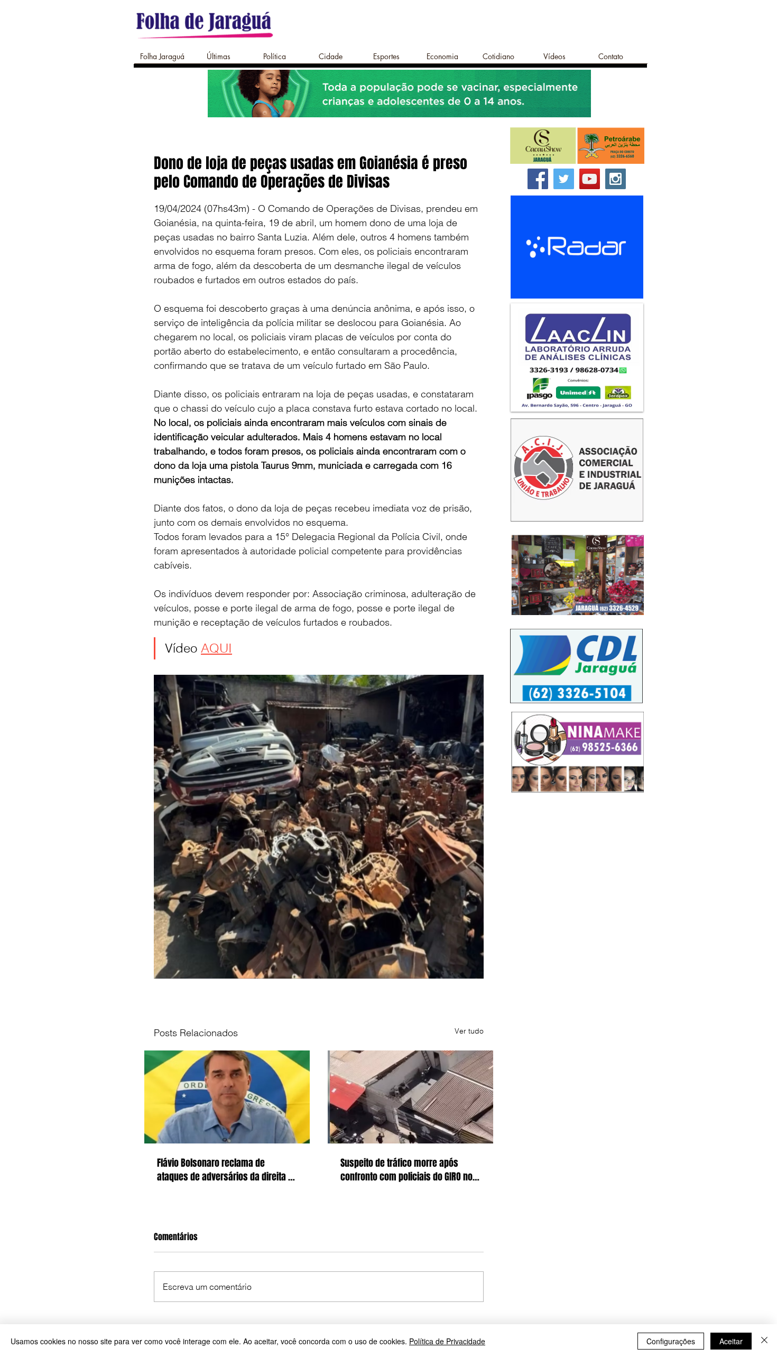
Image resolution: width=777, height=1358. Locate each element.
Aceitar (731, 1341)
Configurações (670, 1341)
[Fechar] (764, 1341)
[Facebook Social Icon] (538, 179)
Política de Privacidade (447, 1341)
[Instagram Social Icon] (615, 179)
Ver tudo (469, 1031)
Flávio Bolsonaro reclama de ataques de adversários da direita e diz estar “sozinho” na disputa (225, 1170)
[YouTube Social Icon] (589, 179)
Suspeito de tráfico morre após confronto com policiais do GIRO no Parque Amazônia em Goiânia (406, 1170)
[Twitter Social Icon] (563, 179)
